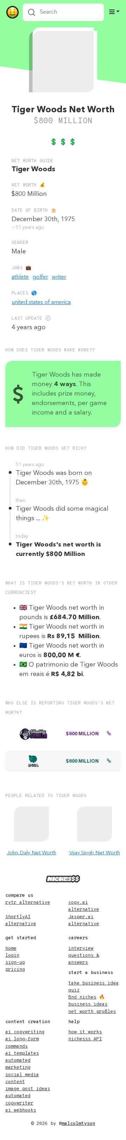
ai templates (22, 1053)
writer (59, 277)
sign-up (15, 963)
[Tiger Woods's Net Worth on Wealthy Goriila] (109, 734)
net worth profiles (92, 1012)
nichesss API (85, 1039)
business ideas (87, 1004)
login (12, 956)
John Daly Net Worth (31, 853)
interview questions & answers (83, 956)
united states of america (41, 302)
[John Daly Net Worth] (31, 824)
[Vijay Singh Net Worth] (94, 824)
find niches (82, 997)
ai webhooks (20, 1110)
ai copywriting (24, 1032)
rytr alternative (27, 903)
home (10, 949)
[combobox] (63, 12)
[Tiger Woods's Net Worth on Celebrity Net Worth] (109, 761)
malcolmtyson (78, 1124)
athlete (20, 277)
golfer (40, 277)
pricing (15, 970)
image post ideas (27, 1089)
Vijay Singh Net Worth (94, 853)
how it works (85, 1032)
